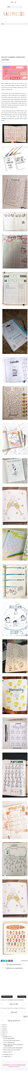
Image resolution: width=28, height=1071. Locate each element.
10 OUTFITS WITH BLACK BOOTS (11, 1040)
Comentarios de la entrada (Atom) (15, 1000)
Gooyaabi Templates (14, 1066)
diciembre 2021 (7, 1036)
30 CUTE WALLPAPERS (8, 1038)
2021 (3, 1035)
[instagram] (15, 2)
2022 (3, 1033)
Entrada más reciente (7, 996)
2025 (3, 1027)
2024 (3, 1029)
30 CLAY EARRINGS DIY (9, 1042)
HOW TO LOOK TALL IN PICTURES (11, 1050)
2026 (3, 1024)
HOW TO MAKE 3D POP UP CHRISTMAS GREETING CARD (13, 1045)
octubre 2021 (6, 1056)
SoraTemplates (13, 1065)
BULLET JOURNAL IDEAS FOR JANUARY (12, 1048)
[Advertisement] (14, 40)
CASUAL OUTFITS (7, 1052)
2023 (3, 1031)
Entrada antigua (21, 996)
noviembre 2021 (7, 1054)
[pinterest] (12, 2)
